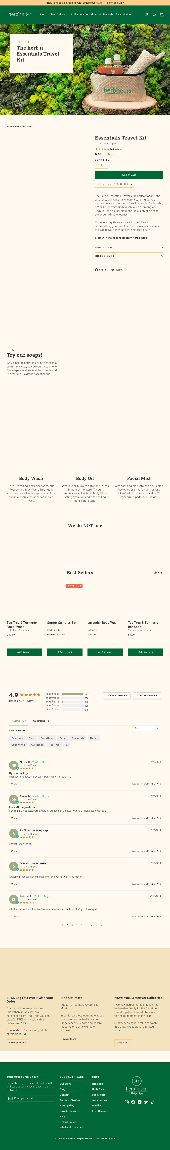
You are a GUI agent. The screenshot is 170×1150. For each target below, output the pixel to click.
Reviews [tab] (16, 720)
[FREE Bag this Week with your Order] (31, 979)
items (93, 738)
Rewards (108, 14)
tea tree (54, 744)
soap (63, 738)
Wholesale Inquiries (71, 1127)
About (94, 14)
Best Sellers (58, 14)
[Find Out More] (85, 979)
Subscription (123, 14)
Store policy (67, 1105)
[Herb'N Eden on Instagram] (127, 1102)
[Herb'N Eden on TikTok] (153, 1102)
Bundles (97, 1105)
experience (18, 744)
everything (47, 738)
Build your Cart (18, 1042)
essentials (78, 738)
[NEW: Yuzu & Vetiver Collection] (138, 979)
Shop (42, 14)
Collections (78, 14)
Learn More (69, 1038)
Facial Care (98, 1094)
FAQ (62, 1116)
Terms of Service (70, 1100)
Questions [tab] (39, 720)
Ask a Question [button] (118, 695)
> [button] (114, 925)
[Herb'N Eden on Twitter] (146, 1102)
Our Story (65, 1083)
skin (31, 738)
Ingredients (104, 256)
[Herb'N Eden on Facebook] (133, 1102)
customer (37, 744)
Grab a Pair (123, 1042)
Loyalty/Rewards (69, 1111)
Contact (64, 1094)
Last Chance (99, 1111)
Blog (62, 1089)
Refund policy (68, 1122)
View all (158, 572)
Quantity (102, 160)
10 (107, 925)
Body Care (98, 1089)
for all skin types (106, 144)
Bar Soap (97, 1083)
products (17, 738)
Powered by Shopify (105, 1139)
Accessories (99, 1100)
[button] (153, 783)
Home (10, 126)
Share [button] (16, 783)
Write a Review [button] (148, 695)
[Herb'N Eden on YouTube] (140, 1102)
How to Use (104, 247)
